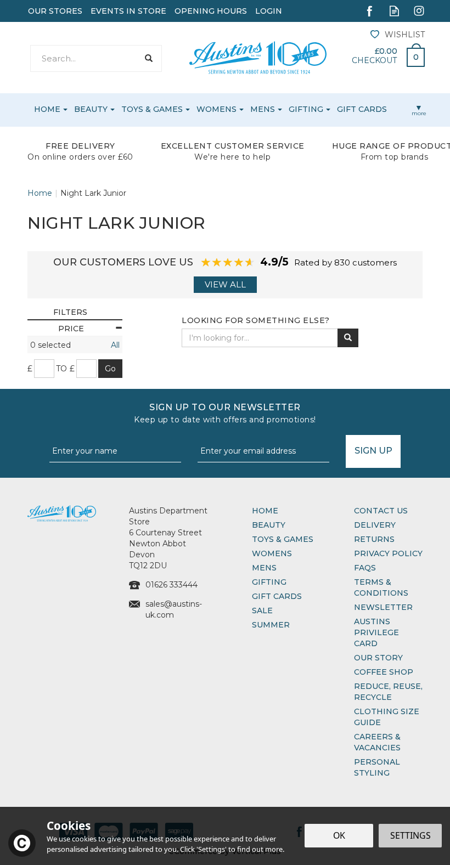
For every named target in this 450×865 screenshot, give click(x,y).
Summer (271, 625)
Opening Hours (211, 11)
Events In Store (128, 11)
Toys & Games (282, 539)
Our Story (378, 658)
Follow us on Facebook (369, 11)
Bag (411, 54)
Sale (262, 610)
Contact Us (381, 511)
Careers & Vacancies (377, 742)
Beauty (268, 525)
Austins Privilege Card (376, 632)
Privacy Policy (388, 553)
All (115, 345)
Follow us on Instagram (419, 11)
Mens (264, 568)
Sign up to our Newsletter (225, 413)
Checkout (374, 60)
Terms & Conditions (381, 587)
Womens (272, 553)
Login (268, 11)
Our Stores (55, 11)
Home (265, 511)
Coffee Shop (383, 672)
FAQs (365, 568)
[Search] (148, 58)
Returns (374, 539)
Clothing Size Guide (386, 716)
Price (71, 328)
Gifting (269, 582)
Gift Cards (277, 596)
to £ (65, 369)
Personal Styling (377, 767)
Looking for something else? (256, 320)
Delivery (375, 525)
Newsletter (383, 607)
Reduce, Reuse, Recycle (388, 691)
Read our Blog (394, 11)
